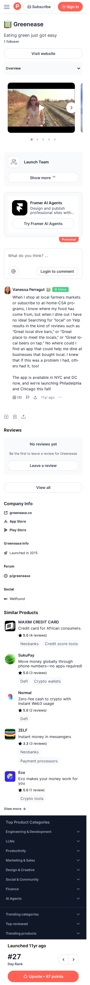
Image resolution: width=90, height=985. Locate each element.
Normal (24, 674)
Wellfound (17, 580)
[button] (8, 290)
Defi (24, 663)
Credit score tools (61, 625)
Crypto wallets (47, 663)
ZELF (22, 712)
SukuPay (26, 637)
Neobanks (29, 625)
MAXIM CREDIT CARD (38, 603)
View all (43, 469)
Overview (13, 68)
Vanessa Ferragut (28, 289)
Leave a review (43, 447)
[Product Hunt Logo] (17, 6)
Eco (21, 754)
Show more (40, 177)
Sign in (72, 6)
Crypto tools (31, 780)
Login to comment (57, 271)
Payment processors (39, 742)
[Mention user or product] (13, 271)
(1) (19, 379)
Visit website (43, 53)
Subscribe (41, 6)
